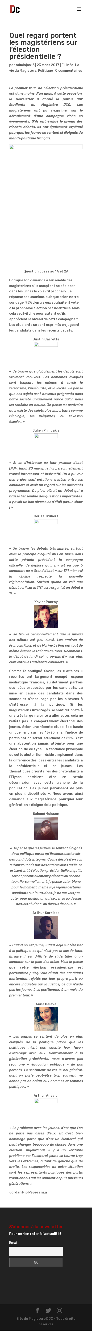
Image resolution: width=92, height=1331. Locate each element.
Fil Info (67, 65)
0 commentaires (68, 71)
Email (13, 1243)
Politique (45, 71)
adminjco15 (25, 65)
